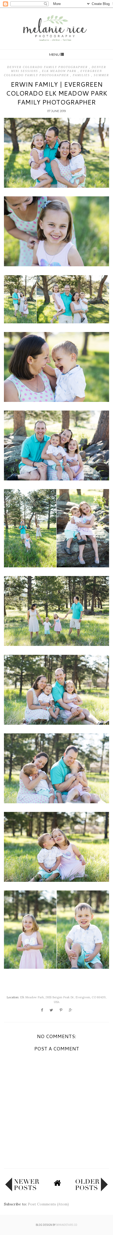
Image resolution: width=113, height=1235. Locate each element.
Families (82, 75)
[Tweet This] (51, 1010)
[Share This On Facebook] (42, 1010)
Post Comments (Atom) (48, 1204)
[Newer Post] (22, 1190)
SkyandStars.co (66, 1225)
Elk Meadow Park (60, 71)
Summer (101, 75)
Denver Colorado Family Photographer (48, 67)
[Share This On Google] (70, 1010)
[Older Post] (91, 1190)
